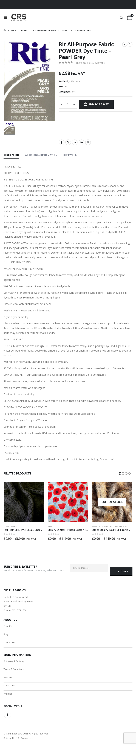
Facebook (61, 142)
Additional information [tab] (41, 155)
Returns (8, 677)
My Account (10, 685)
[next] (130, 44)
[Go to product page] (24, 502)
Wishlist (8, 693)
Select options (38, 487)
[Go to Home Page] (5, 30)
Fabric (72, 91)
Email (88, 142)
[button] (6, 17)
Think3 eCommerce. (22, 738)
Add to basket (98, 104)
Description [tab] (11, 155)
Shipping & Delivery (14, 661)
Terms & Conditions (14, 669)
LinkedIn (75, 142)
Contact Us (9, 642)
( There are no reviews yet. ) (89, 62)
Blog (6, 634)
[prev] (124, 44)
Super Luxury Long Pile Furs (113, 526)
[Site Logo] (19, 17)
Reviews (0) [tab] (69, 155)
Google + (81, 142)
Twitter (68, 142)
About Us (8, 626)
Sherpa (14, 526)
